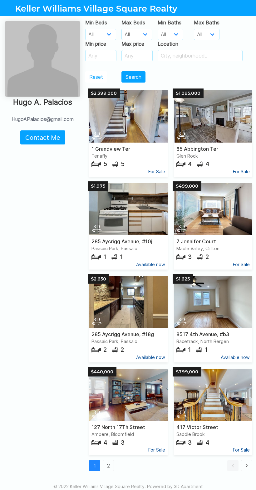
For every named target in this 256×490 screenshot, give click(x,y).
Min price (95, 44)
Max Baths (206, 22)
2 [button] (108, 465)
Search (133, 77)
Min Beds (96, 22)
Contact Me (42, 137)
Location (168, 44)
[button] (233, 465)
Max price (132, 44)
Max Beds (133, 22)
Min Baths (169, 22)
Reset (96, 77)
